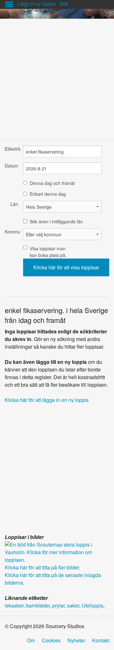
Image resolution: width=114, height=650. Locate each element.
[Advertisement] (57, 76)
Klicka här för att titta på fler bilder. (42, 567)
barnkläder (38, 605)
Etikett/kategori (11, 149)
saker (73, 605)
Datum (11, 165)
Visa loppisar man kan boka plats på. (48, 251)
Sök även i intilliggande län (56, 221)
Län (14, 204)
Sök (64, 3)
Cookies (51, 640)
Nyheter (76, 640)
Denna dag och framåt (52, 183)
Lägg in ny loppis (36, 3)
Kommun (11, 231)
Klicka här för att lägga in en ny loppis (47, 400)
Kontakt (100, 640)
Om (31, 640)
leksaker (14, 605)
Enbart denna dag (48, 194)
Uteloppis (92, 605)
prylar (58, 605)
